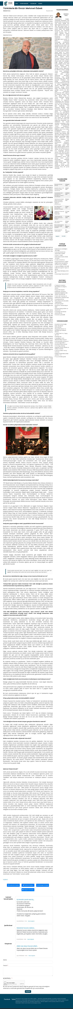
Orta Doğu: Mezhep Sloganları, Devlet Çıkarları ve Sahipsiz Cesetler (62, 347)
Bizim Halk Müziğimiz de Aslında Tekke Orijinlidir (59, 226)
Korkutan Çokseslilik (60, 314)
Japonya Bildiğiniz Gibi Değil (62, 266)
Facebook (7, 999)
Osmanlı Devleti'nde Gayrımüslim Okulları (60, 252)
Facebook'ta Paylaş (14, 885)
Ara (16, 3)
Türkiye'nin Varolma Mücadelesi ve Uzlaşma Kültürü (60, 287)
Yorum (5, 965)
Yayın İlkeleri (24, 3)
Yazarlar (33, 3)
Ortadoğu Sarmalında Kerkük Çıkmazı (60, 312)
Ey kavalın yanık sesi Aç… (25, 899)
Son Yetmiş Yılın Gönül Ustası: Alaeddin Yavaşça (59, 208)
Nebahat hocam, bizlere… (26, 928)
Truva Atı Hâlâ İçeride (60, 356)
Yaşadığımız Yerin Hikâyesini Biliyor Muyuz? (61, 338)
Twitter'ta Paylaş (28, 885)
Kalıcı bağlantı (31, 921)
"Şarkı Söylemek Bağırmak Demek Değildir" (58, 217)
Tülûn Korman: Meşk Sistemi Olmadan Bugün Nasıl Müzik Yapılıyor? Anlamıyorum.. (59, 202)
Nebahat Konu (6, 11)
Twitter (14, 999)
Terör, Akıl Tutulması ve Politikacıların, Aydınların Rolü (62, 296)
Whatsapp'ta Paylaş (43, 885)
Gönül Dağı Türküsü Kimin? (62, 274)
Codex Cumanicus (60, 260)
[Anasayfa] (8, 3)
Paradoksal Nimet (59, 299)
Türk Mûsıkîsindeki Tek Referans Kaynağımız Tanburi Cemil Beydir (59, 194)
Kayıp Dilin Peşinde (60, 290)
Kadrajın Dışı (58, 336)
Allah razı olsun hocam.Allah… (27, 946)
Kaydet (28, 991)
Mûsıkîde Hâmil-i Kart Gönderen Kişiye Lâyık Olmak (59, 189)
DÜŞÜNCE (5, 879)
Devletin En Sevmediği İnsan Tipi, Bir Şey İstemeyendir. (60, 326)
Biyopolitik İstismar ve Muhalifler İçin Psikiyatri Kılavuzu (60, 330)
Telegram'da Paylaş (28, 889)
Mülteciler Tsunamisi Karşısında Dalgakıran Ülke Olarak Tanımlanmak (61, 293)
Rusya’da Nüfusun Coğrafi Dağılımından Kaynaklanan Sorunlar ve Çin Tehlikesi (61, 263)
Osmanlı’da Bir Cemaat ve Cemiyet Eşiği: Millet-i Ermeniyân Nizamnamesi (61, 343)
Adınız (5, 960)
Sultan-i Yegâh (59, 255)
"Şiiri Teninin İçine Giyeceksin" (58, 222)
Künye (40, 3)
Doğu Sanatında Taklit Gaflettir (58, 230)
